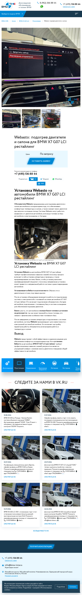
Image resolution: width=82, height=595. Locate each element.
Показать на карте (11, 576)
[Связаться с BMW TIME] (42, 7)
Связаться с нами (69, 7)
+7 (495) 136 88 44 (25, 174)
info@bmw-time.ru (13, 565)
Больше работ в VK (41, 531)
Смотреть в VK (10, 430)
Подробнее (61, 587)
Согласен (73, 587)
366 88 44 (48, 3)
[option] (41, 67)
